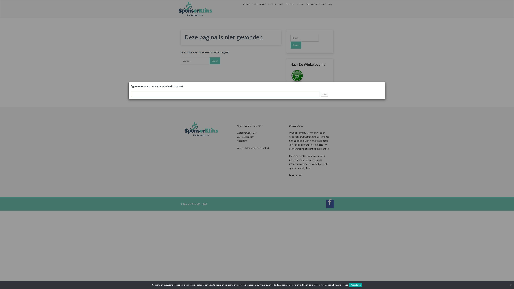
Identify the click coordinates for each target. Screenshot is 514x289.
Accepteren (356, 285)
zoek (324, 94)
